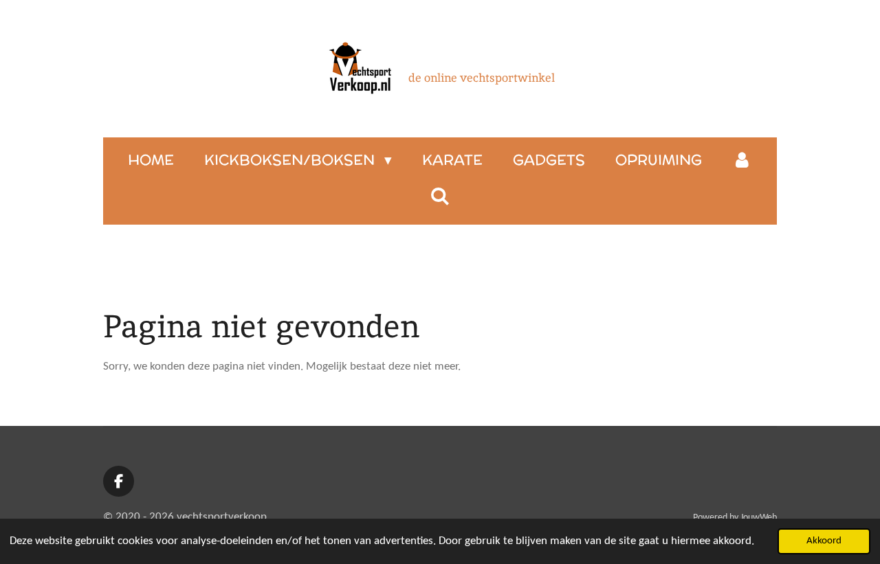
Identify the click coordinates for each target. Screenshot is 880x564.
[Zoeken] (439, 195)
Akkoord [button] (824, 541)
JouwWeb (758, 517)
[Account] (742, 160)
